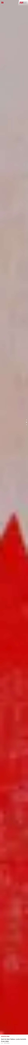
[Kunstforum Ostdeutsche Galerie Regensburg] (23, 2)
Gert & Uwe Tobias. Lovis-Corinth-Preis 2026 (13, 1040)
